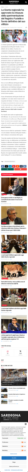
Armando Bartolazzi (10, 161)
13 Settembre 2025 (5, 27)
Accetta (14, 458)
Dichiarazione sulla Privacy (17, 470)
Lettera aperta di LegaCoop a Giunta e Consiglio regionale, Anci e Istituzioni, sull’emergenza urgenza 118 (13, 337)
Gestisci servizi (13, 453)
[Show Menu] (2, 2)
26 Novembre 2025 (6, 259)
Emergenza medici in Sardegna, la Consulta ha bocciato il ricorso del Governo (11, 199)
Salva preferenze (14, 466)
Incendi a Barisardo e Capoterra (17, 394)
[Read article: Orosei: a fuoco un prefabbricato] (4, 390)
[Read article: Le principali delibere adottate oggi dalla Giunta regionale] (14, 297)
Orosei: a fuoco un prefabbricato (17, 388)
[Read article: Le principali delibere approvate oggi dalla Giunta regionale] (14, 244)
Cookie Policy (7, 470)
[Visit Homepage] (14, 2)
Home (2, 7)
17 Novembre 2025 (6, 341)
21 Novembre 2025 (6, 285)
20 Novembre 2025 (6, 312)
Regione (4, 251)
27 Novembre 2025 (6, 232)
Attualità (5, 278)
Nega (14, 462)
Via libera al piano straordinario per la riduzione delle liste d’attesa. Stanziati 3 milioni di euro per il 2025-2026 (13, 228)
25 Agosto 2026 (6, 384)
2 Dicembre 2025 (5, 203)
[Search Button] (26, 2)
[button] (25, 424)
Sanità (6, 7)
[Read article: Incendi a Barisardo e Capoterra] (4, 396)
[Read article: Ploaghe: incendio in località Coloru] (4, 401)
